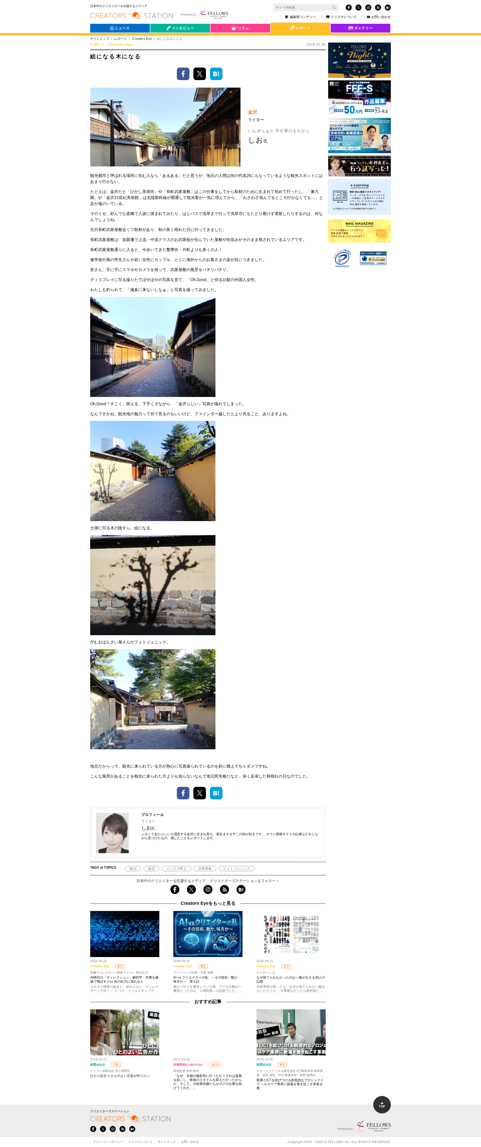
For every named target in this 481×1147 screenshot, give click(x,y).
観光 (133, 868)
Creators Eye (142, 39)
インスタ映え (176, 868)
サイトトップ (99, 39)
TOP (382, 1106)
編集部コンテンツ (303, 17)
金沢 (151, 868)
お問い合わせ (381, 17)
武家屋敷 (205, 868)
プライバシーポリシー (108, 1141)
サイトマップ (167, 1141)
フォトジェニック (236, 868)
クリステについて (344, 17)
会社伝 (160, 39)
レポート (120, 39)
